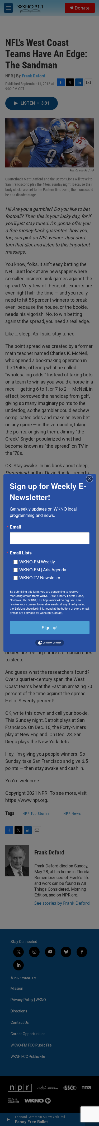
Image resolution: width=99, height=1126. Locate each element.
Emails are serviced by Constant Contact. (36, 612)
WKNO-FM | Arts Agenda (42, 569)
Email (15, 527)
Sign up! (49, 627)
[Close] (91, 478)
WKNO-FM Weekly (37, 561)
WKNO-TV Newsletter (39, 577)
